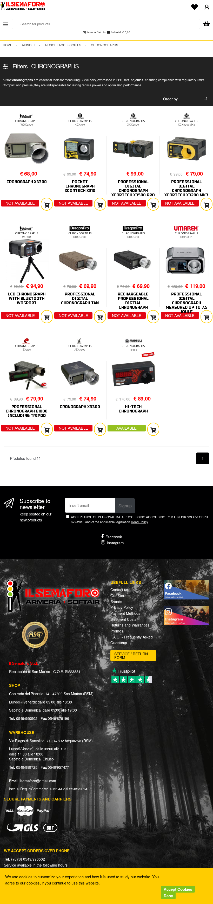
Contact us (119, 589)
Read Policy (139, 522)
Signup (125, 506)
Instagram (115, 542)
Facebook (113, 536)
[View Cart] (206, 24)
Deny (168, 896)
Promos (116, 631)
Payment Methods (125, 613)
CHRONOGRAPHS (26, 121)
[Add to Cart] (47, 204)
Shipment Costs (123, 619)
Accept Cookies (178, 889)
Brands (116, 601)
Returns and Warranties (129, 625)
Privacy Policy (121, 607)
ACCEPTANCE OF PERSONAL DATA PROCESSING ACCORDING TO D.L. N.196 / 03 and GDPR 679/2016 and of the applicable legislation (139, 519)
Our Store (118, 595)
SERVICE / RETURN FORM (131, 655)
